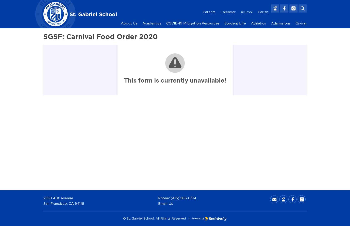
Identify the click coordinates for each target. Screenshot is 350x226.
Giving (301, 23)
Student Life (235, 23)
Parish (263, 12)
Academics (151, 23)
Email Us (165, 203)
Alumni (247, 12)
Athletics (258, 23)
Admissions (280, 23)
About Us (129, 23)
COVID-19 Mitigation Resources (192, 23)
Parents (209, 12)
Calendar (228, 12)
